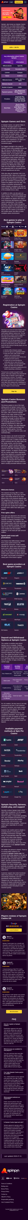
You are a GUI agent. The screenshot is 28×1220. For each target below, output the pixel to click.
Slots (22, 226)
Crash (16, 226)
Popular (3, 226)
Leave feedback (14, 930)
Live (10, 226)
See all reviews (14, 1011)
